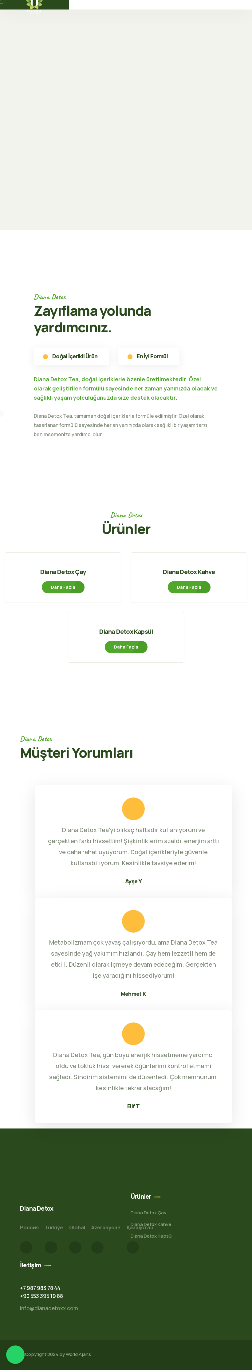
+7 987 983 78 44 (40, 1288)
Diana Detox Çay (63, 572)
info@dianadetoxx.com (49, 1308)
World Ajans (78, 1354)
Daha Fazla (63, 587)
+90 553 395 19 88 (41, 1296)
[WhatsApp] (15, 1354)
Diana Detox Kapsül (126, 631)
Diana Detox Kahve (189, 572)
